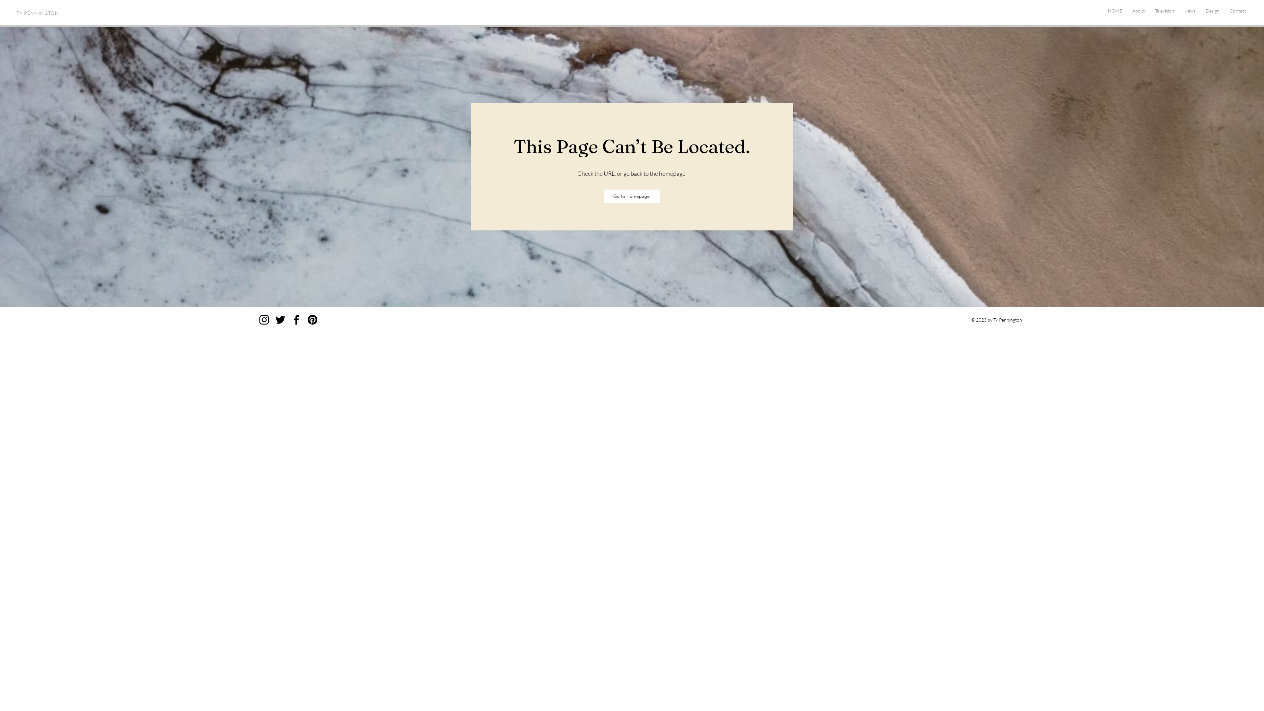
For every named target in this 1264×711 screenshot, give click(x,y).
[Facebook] (296, 319)
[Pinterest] (312, 319)
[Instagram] (264, 319)
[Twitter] (280, 319)
